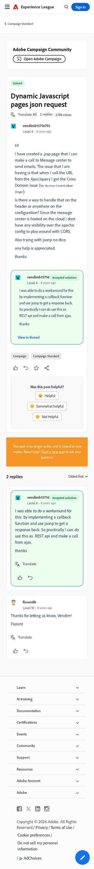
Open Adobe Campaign (42, 58)
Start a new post (53, 451)
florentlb (29, 602)
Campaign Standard (20, 24)
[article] (47, 538)
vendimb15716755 (36, 125)
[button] (27, 114)
